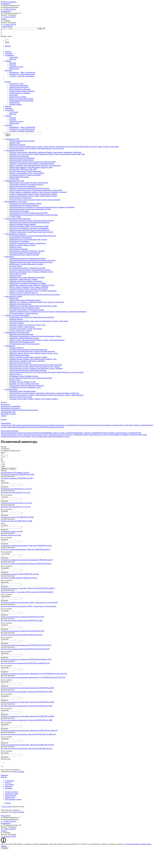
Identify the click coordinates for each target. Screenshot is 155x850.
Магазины (8, 788)
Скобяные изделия (128, 434)
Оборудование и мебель (17, 97)
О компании (9, 55)
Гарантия (12, 65)
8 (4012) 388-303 (10, 17)
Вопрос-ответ (14, 68)
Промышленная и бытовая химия (21, 100)
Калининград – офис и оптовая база (22, 72)
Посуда (118, 434)
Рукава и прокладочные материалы (22, 91)
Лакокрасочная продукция (18, 87)
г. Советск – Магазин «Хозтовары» (21, 76)
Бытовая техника (15, 104)
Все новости (5, 404)
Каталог (8, 46)
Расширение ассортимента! (10, 406)
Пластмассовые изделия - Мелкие (42, 434)
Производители (10, 795)
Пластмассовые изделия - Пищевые (67, 434)
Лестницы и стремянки (127, 433)
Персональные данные (13, 799)
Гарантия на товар (11, 794)
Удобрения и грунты (62, 436)
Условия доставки (11, 792)
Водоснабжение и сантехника (20, 89)
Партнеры (8, 53)
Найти (8, 135)
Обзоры (8, 803)
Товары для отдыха (32, 436)
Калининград (6, 4)
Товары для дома (19, 436)
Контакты (8, 70)
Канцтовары (74, 433)
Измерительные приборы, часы (108, 433)
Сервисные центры (16, 67)
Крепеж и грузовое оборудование (21, 99)
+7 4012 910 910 (6, 26)
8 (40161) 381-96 (10, 24)
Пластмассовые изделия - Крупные (17, 434)
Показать (4, 468)
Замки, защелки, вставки (88, 433)
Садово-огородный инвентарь (36, 433)
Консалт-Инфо (18, 771)
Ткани (10, 436)
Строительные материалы (18, 85)
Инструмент (13, 95)
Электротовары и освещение (19, 93)
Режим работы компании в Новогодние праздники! (19, 410)
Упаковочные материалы (16, 433)
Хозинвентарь (14, 102)
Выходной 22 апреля (8, 414)
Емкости (4, 433)
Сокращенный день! (8, 412)
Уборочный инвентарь (47, 436)
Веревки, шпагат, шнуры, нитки (58, 433)
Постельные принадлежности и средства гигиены (98, 434)
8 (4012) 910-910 (10, 9)
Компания (4, 775)
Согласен (5, 848)
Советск (4, 19)
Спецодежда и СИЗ (16, 83)
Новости (8, 51)
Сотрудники (13, 57)
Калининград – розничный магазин (22, 74)
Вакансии (12, 59)
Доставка (12, 63)
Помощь (8, 61)
